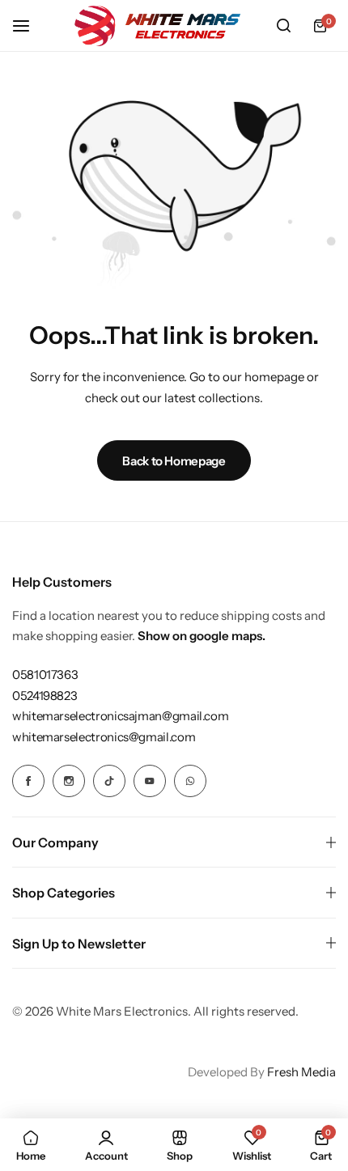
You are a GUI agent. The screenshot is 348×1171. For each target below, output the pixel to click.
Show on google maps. (201, 635)
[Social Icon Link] (28, 781)
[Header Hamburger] (29, 25)
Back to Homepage (173, 461)
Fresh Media (301, 1072)
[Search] (283, 26)
